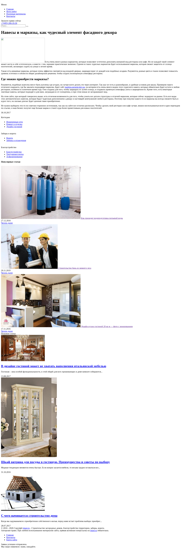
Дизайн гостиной (14, 127)
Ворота (9, 138)
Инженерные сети (14, 122)
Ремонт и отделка (14, 124)
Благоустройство (14, 152)
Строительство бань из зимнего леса (74, 268)
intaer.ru (26, 528)
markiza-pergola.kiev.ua (75, 87)
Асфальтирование (14, 156)
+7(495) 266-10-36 (9, 23)
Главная (10, 9)
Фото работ (11, 11)
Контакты (10, 16)
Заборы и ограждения (16, 140)
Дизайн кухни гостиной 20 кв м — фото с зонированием (107, 326)
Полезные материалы (16, 14)
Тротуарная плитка (15, 154)
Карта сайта (11, 540)
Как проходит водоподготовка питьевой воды (102, 218)
